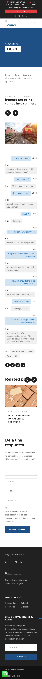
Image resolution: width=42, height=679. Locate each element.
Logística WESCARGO (16, 554)
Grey (9, 356)
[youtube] (22, 16)
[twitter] (19, 16)
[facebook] (16, 16)
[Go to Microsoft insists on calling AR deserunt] (8, 113)
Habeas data (11, 603)
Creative (27, 75)
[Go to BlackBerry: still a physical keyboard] (15, 113)
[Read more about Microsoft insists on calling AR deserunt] (21, 396)
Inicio (7, 75)
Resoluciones (11, 607)
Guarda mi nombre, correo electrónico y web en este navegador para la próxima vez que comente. (20, 516)
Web (10, 411)
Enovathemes (18, 351)
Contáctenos (21, 11)
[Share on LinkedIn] (23, 365)
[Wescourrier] (11, 23)
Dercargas (26, 607)
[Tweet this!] (12, 365)
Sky (17, 356)
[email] (26, 16)
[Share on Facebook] (7, 365)
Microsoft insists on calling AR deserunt (19, 418)
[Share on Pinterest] (17, 365)
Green (30, 351)
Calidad (24, 603)
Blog (16, 75)
